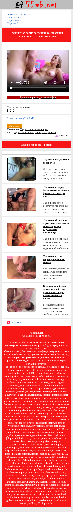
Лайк (61, 135)
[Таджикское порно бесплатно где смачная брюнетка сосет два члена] (21, 199)
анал (44, 132)
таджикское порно (24, 132)
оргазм (52, 132)
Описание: (14, 125)
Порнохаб (12, 23)
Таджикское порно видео (34, 129)
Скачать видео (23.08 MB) (21, 118)
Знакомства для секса (18, 13)
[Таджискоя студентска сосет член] (21, 168)
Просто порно (14, 17)
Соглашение (29, 335)
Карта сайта (44, 335)
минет (38, 132)
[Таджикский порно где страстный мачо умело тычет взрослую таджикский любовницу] (21, 233)
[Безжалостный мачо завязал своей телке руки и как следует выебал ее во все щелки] (21, 299)
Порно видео (14, 20)
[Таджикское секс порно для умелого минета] (21, 266)
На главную (16, 322)
